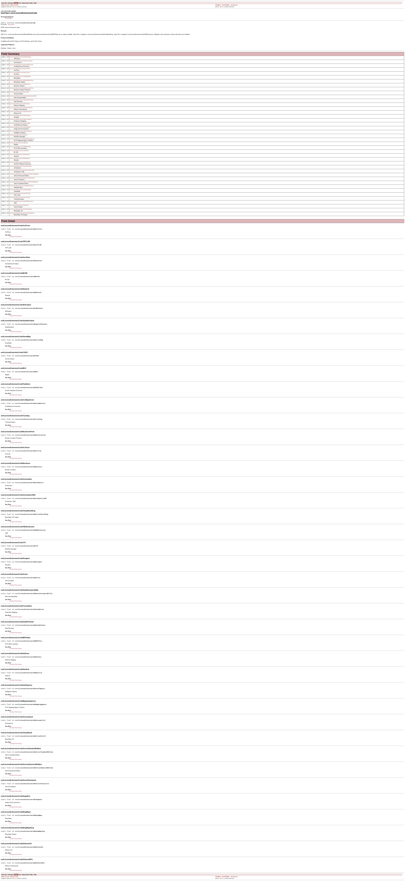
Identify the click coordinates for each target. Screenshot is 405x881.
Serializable (8, 18)
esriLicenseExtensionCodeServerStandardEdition (24, 182)
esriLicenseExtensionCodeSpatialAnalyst (21, 186)
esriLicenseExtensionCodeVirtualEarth (21, 209)
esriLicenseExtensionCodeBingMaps (20, 76)
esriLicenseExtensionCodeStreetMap (20, 189)
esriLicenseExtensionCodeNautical (20, 154)
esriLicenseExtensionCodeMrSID (19, 150)
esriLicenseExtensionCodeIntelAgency (21, 131)
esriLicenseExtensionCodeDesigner (20, 115)
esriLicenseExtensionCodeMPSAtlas (20, 147)
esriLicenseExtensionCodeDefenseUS (21, 111)
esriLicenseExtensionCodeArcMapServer (21, 65)
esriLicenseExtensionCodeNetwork (20, 158)
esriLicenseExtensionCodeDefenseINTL (21, 107)
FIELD (14, 6)
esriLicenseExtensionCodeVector (19, 205)
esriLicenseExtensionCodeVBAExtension (21, 201)
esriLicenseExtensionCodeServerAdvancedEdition (24, 174)
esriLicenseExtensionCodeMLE (19, 143)
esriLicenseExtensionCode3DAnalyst (20, 57)
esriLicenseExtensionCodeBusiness (20, 84)
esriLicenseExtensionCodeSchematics (21, 166)
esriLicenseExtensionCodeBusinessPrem (21, 88)
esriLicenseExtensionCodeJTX (18, 135)
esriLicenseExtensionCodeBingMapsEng (21, 80)
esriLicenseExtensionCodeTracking (20, 197)
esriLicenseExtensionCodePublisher (20, 162)
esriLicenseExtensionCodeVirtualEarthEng (22, 213)
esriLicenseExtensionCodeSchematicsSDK (22, 170)
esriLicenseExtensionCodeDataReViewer (22, 100)
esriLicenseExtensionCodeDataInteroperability (23, 96)
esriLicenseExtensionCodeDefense (20, 104)
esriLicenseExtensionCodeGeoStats (20, 123)
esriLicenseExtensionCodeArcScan (20, 72)
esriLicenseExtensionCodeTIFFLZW (20, 193)
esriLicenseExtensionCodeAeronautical (21, 61)
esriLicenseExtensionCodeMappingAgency (22, 139)
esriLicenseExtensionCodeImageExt (20, 127)
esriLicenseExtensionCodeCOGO (19, 92)
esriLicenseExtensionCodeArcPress (20, 68)
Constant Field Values (15, 236)
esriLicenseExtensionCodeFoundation (21, 119)
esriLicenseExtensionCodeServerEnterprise (22, 178)
